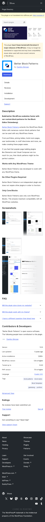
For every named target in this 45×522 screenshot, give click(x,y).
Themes (27, 441)
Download (7, 74)
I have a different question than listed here (18, 319)
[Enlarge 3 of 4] (19, 240)
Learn (4, 455)
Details (7, 82)
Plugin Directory (7, 9)
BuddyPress (8, 484)
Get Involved (29, 455)
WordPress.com (9, 473)
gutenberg (31, 387)
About (4, 437)
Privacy (5, 448)
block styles (38, 379)
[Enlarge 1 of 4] (19, 214)
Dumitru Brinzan (23, 67)
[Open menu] (41, 3)
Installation (8, 93)
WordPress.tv (8, 466)
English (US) (39, 374)
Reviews (7, 88)
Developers (6, 463)
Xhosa (9, 494)
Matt (5, 477)
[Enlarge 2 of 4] (40, 214)
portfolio (39, 387)
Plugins (26, 445)
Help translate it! (38, 15)
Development (9, 99)
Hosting (5, 445)
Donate (27, 463)
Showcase (28, 437)
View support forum (9, 425)
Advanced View (8, 393)
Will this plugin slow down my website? (17, 305)
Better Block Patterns (10, 127)
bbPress (6, 480)
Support (7, 104)
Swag (27, 466)
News (4, 441)
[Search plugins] (24, 22)
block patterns (28, 379)
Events (26, 459)
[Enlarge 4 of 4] (40, 259)
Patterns (27, 448)
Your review (6, 409)
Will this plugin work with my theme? (16, 312)
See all (40, 409)
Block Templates (37, 383)
